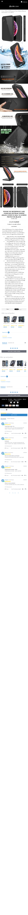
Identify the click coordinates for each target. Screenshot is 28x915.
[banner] (14, 6)
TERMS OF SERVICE (17, 399)
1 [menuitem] (12, 493)
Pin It (20, 309)
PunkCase (14, 218)
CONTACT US (4, 399)
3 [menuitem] (15, 493)
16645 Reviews (9, 413)
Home (3, 11)
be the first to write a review (14, 351)
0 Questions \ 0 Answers (7, 337)
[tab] (4, 343)
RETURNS (10, 399)
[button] (7, 433)
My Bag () (24, 2)
